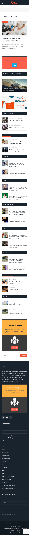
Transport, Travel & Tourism (8, 485)
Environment (5, 440)
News (3, 470)
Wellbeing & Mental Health (8, 488)
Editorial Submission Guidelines (9, 503)
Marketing (4, 467)
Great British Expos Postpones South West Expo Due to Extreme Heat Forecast (18, 245)
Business (4, 432)
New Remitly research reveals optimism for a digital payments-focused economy (13, 40)
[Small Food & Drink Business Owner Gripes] (5, 281)
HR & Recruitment (6, 458)
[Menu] (3, 3)
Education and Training (7, 437)
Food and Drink (5, 452)
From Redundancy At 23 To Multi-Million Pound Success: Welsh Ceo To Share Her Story (18, 188)
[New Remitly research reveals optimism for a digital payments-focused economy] (14, 28)
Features (4, 446)
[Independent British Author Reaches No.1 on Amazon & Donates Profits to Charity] (5, 259)
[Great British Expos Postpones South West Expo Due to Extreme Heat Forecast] (5, 243)
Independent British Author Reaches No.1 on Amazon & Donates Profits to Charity (16, 261)
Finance (5, 22)
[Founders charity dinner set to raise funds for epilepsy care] (5, 267)
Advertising (4, 506)
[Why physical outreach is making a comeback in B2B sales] (5, 141)
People (3, 473)
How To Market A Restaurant (16, 289)
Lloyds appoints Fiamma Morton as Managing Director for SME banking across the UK (18, 197)
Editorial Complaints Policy (8, 514)
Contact (3, 511)
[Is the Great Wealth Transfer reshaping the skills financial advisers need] (5, 162)
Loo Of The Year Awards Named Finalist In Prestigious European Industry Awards (17, 221)
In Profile (4, 461)
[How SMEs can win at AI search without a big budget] (5, 149)
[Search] (26, 3)
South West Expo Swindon (16, 120)
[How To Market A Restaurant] (5, 289)
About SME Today (6, 500)
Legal (3, 464)
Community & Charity (7, 435)
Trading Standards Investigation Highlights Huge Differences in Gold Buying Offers (17, 173)
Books (3, 429)
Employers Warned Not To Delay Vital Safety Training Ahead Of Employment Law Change (17, 213)
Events (3, 443)
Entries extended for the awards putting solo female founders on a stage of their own (18, 236)
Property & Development (8, 476)
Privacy (3, 508)
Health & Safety (5, 455)
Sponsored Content (6, 479)
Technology (4, 482)
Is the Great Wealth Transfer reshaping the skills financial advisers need (16, 164)
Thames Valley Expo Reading (16, 127)
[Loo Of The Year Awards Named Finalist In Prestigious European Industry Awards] (5, 219)
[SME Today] (13, 3)
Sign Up (14, 347)
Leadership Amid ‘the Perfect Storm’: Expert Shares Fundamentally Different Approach (18, 304)
